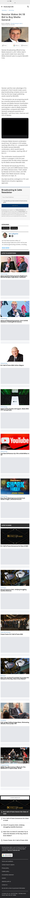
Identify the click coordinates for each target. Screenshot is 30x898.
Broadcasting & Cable (16, 23)
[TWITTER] (10, 236)
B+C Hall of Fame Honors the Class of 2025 (15, 813)
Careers (4, 878)
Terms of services (20, 210)
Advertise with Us (6, 881)
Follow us (17, 45)
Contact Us (4, 885)
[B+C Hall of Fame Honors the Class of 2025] (15, 808)
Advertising (11, 10)
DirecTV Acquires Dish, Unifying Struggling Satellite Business (13, 826)
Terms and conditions (7, 861)
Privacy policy (5, 868)
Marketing (4, 10)
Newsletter (25, 45)
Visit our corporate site (13, 850)
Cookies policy (5, 871)
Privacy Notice (22, 211)
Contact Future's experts (8, 864)
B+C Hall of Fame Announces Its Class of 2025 (16, 819)
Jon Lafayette (6, 23)
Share (5, 45)
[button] (2, 6)
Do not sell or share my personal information (13, 888)
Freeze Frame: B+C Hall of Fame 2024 (15, 840)
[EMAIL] (12, 236)
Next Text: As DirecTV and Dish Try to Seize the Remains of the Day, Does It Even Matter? (15, 833)
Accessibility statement (8, 874)
